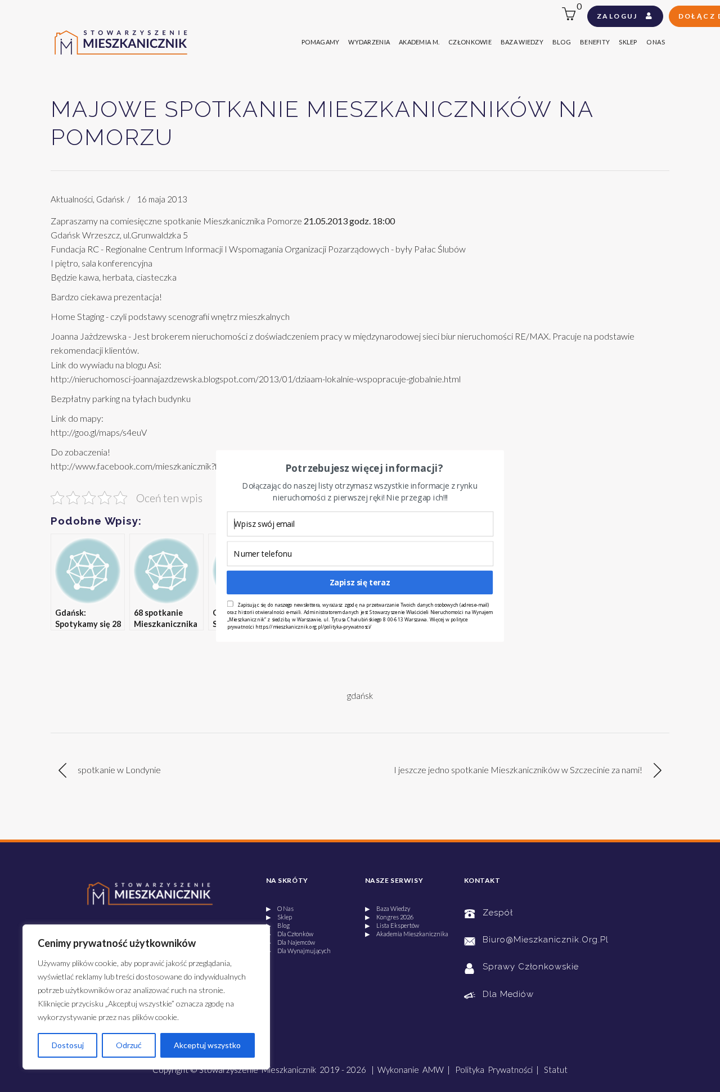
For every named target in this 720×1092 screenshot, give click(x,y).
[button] (364, 468)
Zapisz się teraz (360, 582)
